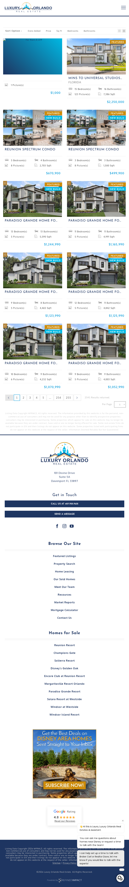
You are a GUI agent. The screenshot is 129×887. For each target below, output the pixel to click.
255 (68, 397)
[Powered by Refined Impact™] (64, 878)
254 (58, 397)
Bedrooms (72, 31)
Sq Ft (59, 31)
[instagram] (64, 526)
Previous (9, 398)
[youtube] (72, 526)
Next (77, 398)
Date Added (34, 31)
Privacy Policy (69, 863)
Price (48, 31)
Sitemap (57, 863)
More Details (24, 67)
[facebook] (57, 526)
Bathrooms (89, 31)
